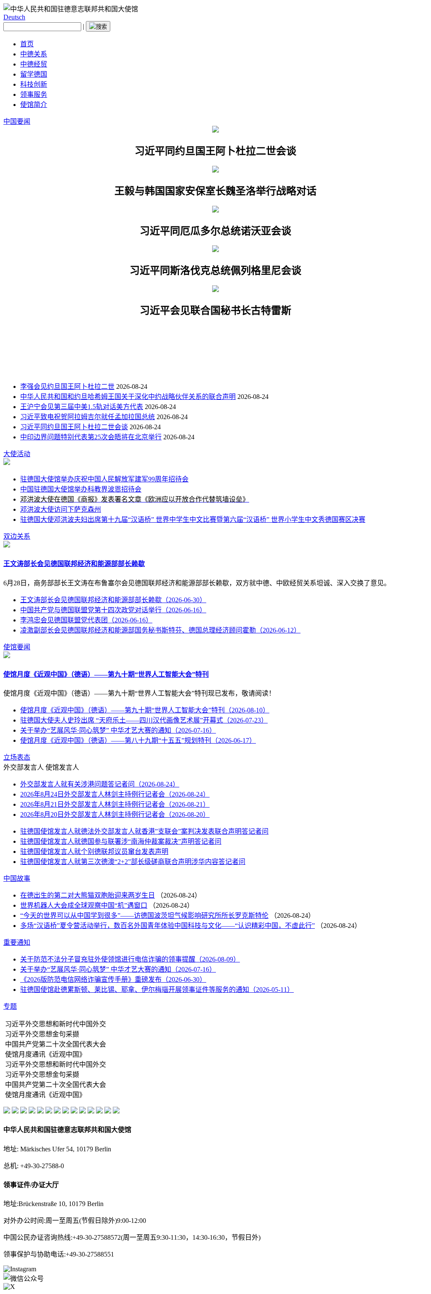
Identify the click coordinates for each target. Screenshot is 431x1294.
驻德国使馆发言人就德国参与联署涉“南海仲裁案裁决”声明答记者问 (120, 841)
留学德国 (33, 74)
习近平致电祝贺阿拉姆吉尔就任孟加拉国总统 (87, 416)
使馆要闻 (16, 647)
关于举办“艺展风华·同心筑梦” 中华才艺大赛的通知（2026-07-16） (118, 730)
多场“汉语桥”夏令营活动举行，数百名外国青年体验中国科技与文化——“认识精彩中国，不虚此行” (167, 925)
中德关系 (33, 54)
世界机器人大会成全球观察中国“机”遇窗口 (83, 905)
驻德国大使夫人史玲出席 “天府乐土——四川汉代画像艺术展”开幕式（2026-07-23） (144, 720)
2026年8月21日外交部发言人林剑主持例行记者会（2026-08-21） (115, 804)
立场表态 (16, 757)
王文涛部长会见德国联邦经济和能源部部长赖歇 (74, 563)
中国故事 (16, 878)
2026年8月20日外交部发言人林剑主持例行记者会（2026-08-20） (115, 814)
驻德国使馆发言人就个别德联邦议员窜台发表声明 (94, 851)
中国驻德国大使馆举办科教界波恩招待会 (80, 489)
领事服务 (33, 94)
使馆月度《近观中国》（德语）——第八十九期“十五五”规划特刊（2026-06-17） (138, 740)
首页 (27, 44)
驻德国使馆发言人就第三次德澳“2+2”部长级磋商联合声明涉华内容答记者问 (132, 861)
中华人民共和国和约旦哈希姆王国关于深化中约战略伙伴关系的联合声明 (128, 396)
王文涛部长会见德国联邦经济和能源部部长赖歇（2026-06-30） (113, 599)
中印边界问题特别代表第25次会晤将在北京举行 (91, 437)
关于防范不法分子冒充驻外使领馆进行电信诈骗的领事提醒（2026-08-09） (130, 959)
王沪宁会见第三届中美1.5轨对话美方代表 (81, 406)
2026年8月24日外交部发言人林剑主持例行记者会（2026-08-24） (115, 794)
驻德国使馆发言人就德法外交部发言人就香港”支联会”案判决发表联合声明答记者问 (144, 831)
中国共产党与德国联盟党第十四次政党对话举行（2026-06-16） (113, 610)
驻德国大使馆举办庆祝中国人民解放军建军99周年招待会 (104, 479)
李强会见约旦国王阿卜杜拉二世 (67, 386)
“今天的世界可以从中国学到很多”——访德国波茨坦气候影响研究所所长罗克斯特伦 (144, 915)
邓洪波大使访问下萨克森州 (60, 509)
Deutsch (14, 17)
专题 (10, 1006)
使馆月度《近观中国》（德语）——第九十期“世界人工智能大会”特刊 (106, 674)
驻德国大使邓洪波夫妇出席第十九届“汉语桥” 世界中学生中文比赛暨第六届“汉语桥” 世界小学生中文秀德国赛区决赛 (192, 519)
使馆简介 (33, 104)
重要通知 (16, 942)
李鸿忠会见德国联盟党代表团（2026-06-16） (86, 620)
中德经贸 (33, 64)
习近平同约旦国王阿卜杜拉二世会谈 (74, 426)
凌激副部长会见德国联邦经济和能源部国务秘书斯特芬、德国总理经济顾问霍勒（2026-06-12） (160, 630)
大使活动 (16, 453)
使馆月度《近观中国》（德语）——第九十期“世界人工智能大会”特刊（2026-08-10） (144, 710)
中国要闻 (16, 121)
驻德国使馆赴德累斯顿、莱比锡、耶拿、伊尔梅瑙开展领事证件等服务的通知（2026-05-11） (157, 989)
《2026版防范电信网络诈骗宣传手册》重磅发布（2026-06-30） (113, 979)
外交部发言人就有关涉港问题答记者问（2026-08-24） (99, 784)
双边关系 (16, 536)
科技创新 (33, 84)
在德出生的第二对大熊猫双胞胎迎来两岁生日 (87, 895)
